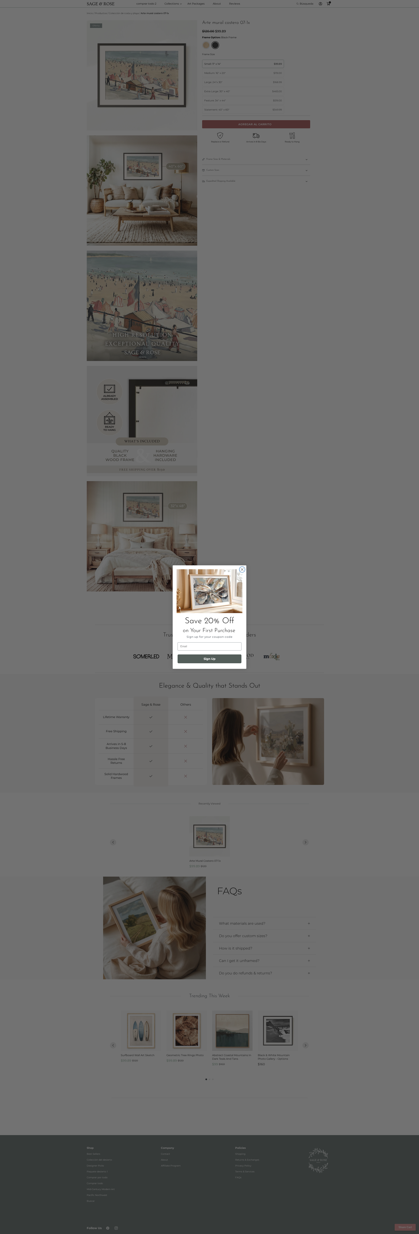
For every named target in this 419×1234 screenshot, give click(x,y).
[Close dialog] (242, 569)
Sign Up (209, 659)
